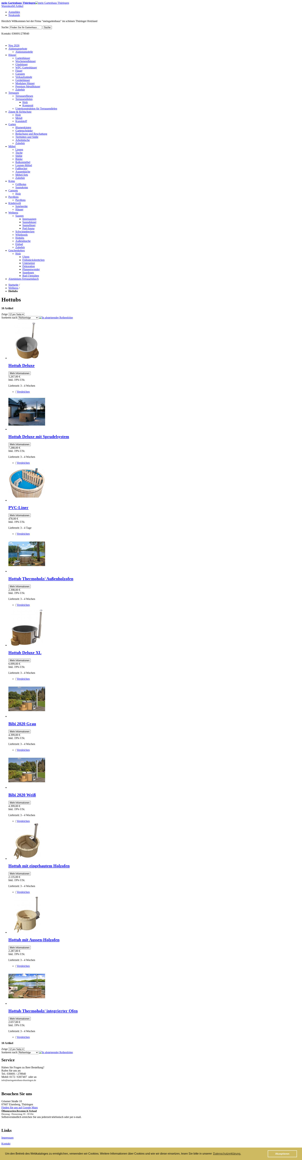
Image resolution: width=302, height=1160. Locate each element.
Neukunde (14, 15)
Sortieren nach (9, 317)
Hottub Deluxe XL (24, 652)
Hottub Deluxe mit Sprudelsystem (38, 436)
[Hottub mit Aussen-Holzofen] (26, 932)
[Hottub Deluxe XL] (26, 645)
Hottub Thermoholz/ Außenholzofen (40, 578)
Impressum (7, 1137)
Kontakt (5, 1143)
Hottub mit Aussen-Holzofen (33, 939)
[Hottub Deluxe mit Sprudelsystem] (26, 429)
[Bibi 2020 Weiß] (26, 787)
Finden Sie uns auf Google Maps (19, 1107)
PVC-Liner (18, 507)
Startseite (13, 284)
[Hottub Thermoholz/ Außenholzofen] (26, 571)
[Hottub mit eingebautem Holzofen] (26, 858)
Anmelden (14, 12)
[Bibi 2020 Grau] (26, 716)
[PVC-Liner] (26, 500)
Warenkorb (12, 6)
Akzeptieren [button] (282, 1153)
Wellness (13, 287)
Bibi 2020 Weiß (22, 795)
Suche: (5, 27)
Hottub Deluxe (21, 365)
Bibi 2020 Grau (22, 723)
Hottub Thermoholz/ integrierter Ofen (43, 1011)
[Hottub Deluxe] (26, 358)
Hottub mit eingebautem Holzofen (39, 866)
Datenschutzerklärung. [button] (227, 1153)
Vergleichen (23, 391)
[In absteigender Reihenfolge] (56, 317)
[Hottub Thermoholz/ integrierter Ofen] (26, 1003)
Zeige (4, 314)
